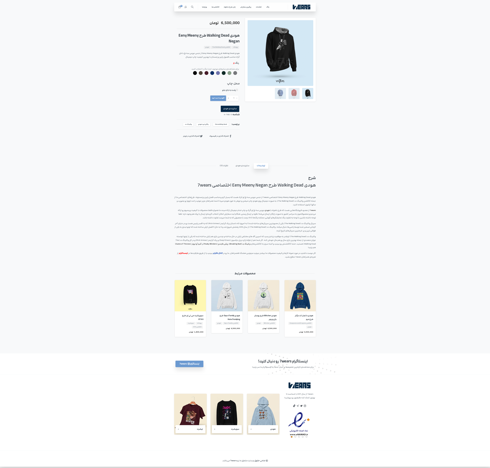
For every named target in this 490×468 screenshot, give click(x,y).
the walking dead (221, 124)
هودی (267, 210)
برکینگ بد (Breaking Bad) (240, 244)
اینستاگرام (183, 253)
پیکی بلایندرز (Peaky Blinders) (215, 244)
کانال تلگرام (218, 253)
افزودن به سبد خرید (218, 98)
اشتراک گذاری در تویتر (191, 136)
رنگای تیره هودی (203, 124)
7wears (313, 210)
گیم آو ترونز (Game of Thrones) (188, 244)
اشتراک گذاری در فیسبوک (219, 136)
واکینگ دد (188, 124)
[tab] (261, 166)
